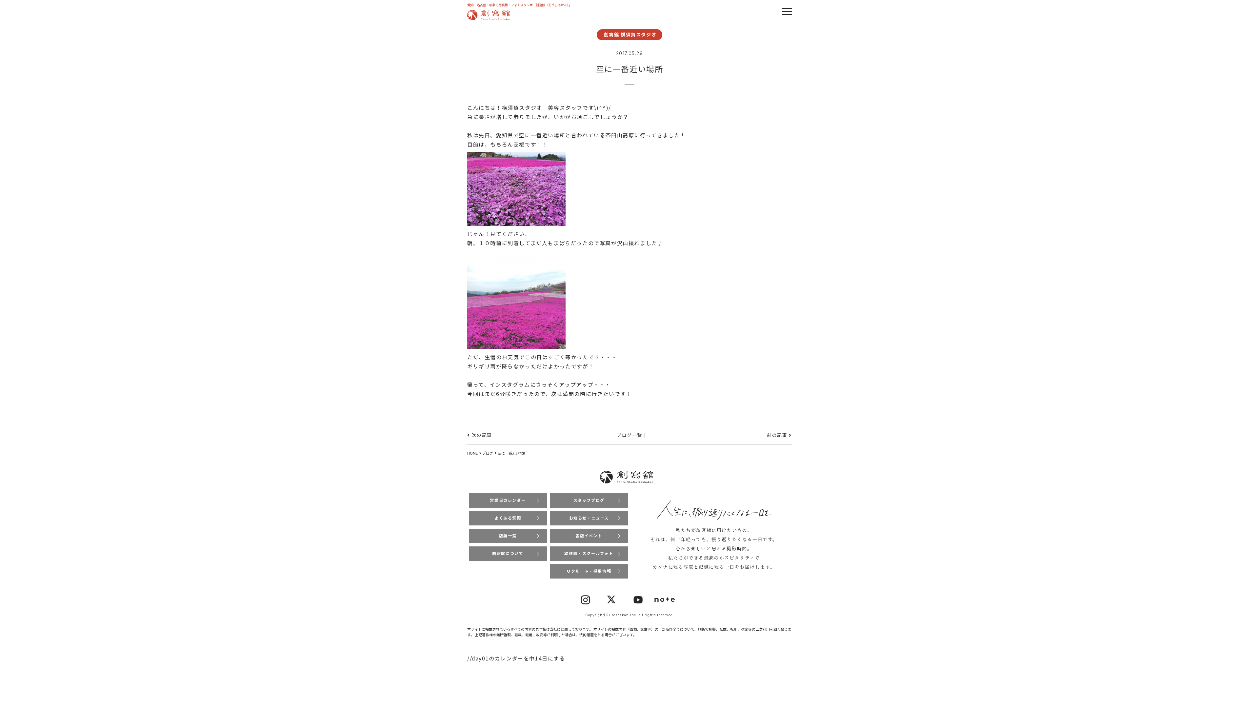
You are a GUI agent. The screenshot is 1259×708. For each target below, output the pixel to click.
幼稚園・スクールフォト (588, 553)
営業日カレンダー (508, 500)
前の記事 (777, 435)
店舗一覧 (508, 535)
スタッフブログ (589, 500)
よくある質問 (507, 518)
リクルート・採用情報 (589, 571)
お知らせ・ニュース (589, 518)
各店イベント (588, 535)
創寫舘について (507, 553)
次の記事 (482, 435)
